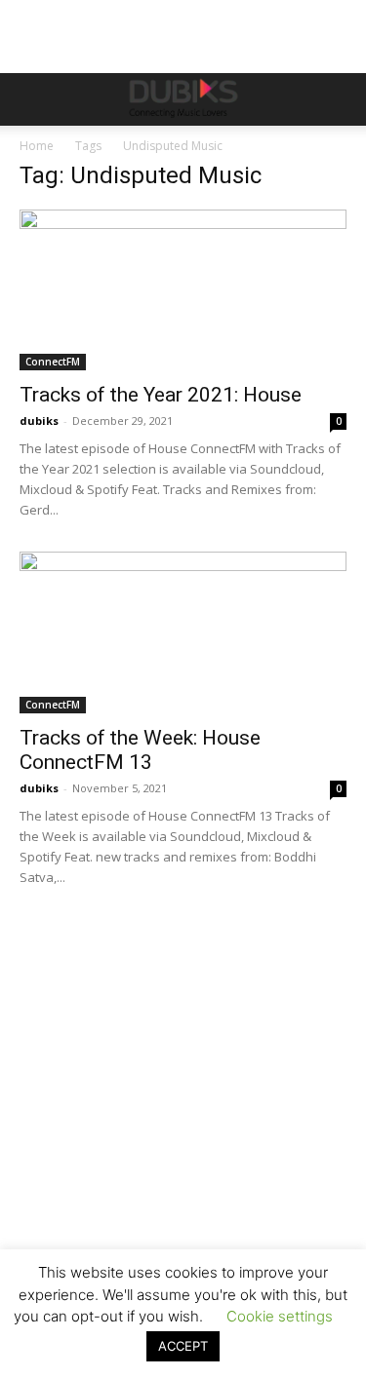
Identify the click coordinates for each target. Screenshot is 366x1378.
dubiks (39, 420)
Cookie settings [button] (279, 1316)
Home (37, 145)
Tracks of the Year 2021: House (161, 394)
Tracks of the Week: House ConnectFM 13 (140, 750)
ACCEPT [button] (183, 1346)
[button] (33, 99)
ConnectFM (52, 361)
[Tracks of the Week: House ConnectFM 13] (183, 632)
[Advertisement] (183, 1138)
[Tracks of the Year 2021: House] (183, 290)
